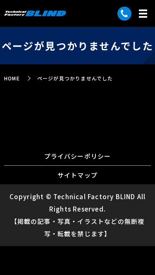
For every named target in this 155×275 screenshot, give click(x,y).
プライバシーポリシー (77, 156)
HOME (12, 78)
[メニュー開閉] (143, 13)
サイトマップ (77, 175)
